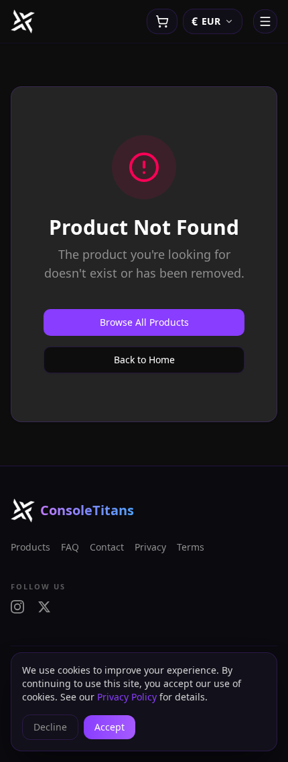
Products (30, 547)
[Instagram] (17, 606)
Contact (107, 547)
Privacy (150, 547)
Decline (50, 727)
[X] (44, 606)
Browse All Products (144, 322)
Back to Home (144, 359)
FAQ (70, 547)
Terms (190, 547)
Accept (109, 727)
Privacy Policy (127, 696)
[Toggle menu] (265, 21)
